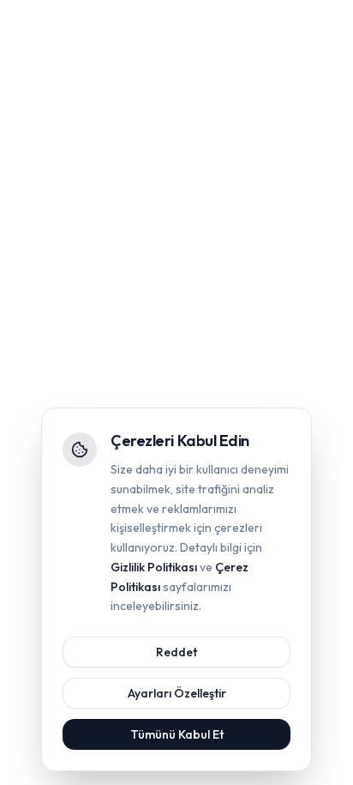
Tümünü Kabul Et (177, 734)
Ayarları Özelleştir (177, 693)
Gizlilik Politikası (154, 567)
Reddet (176, 652)
